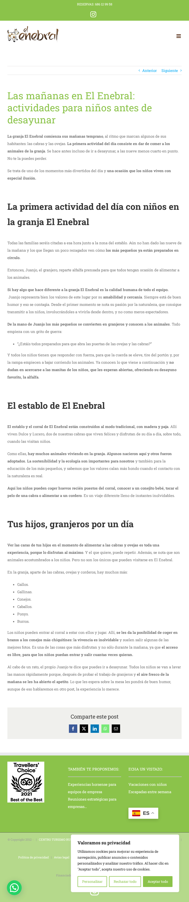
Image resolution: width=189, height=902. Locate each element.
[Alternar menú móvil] (179, 36)
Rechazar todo (125, 881)
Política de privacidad (33, 857)
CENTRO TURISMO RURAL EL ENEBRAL (67, 839)
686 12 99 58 (103, 4)
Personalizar (92, 881)
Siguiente (169, 70)
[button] (14, 887)
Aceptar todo (158, 881)
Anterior (149, 70)
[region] (125, 863)
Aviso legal (61, 857)
